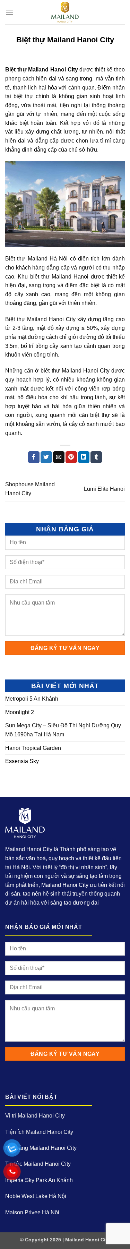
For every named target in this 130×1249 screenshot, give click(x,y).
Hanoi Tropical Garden (33, 748)
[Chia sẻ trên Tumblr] (96, 457)
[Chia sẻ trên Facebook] (34, 457)
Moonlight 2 (19, 712)
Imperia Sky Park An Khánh (39, 1180)
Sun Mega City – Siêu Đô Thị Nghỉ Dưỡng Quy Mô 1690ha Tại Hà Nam (63, 729)
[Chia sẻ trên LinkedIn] (83, 457)
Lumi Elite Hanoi (104, 489)
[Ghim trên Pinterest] (71, 457)
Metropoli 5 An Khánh (31, 699)
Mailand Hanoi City (87, 1239)
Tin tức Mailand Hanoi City (38, 1164)
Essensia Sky (22, 761)
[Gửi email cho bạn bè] (58, 457)
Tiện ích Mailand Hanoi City (39, 1132)
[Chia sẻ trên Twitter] (46, 457)
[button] (9, 11)
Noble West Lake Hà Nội (35, 1196)
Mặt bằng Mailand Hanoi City (41, 1148)
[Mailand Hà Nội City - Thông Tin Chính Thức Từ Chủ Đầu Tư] (65, 12)
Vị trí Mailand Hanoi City (35, 1116)
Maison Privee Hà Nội (32, 1212)
